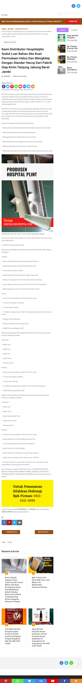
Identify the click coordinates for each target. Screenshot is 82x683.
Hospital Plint (21, 29)
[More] (33, 86)
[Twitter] (8, 86)
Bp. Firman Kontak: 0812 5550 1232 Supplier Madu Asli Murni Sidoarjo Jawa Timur (73, 47)
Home (4, 29)
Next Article (43, 532)
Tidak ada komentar (19, 76)
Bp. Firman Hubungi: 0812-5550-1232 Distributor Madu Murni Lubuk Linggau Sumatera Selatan (72, 58)
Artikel (11, 29)
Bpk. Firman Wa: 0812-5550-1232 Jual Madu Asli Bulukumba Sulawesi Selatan (40, 582)
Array (9, 542)
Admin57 (7, 76)
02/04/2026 (73, 40)
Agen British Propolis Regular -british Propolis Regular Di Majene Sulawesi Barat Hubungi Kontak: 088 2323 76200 (72, 36)
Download (73, 21)
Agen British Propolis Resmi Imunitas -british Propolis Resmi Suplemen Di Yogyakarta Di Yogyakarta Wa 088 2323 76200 (41, 637)
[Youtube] (20, 86)
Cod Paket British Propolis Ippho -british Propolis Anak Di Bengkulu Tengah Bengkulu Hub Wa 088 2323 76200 (13, 636)
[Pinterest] (12, 86)
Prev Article (11, 532)
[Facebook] (4, 86)
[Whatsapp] (16, 86)
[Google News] (24, 86)
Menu (6, 15)
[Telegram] (29, 86)
